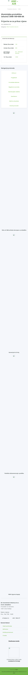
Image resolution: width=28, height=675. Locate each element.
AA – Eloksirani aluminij (19, 52)
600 (16, 48)
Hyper (16, 669)
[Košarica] (26, 2)
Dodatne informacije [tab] (8, 38)
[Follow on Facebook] (10, 644)
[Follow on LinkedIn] (17, 644)
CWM (19, 9)
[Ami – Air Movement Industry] (14, 2)
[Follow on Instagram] (14, 644)
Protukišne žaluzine (12, 9)
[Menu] (2, 3)
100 (16, 44)
